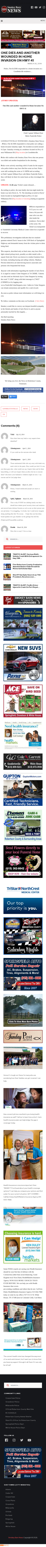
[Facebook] (32, 7)
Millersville (10, 1508)
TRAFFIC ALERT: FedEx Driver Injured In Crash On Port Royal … (26, 586)
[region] (23, 600)
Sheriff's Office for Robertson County (21, 1420)
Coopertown (10, 1497)
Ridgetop (9, 1519)
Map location (20, 152)
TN (4, 414)
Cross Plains (10, 1501)
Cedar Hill (9, 1493)
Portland (9, 1515)
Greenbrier (10, 1504)
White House (10, 1526)
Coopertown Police (13, 1398)
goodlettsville (10, 409)
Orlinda (8, 1512)
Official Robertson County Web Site (20, 1409)
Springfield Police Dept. (15, 1424)
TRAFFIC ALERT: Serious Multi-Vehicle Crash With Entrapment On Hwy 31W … (27, 556)
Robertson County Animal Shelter (19, 1417)
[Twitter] (40, 7)
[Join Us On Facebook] (23, 390)
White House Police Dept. (15, 1428)
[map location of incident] (23, 365)
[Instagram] (44, 7)
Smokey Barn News (15, 1537)
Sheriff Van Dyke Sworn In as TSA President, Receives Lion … (27, 576)
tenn (35, 409)
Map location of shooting (21, 199)
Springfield (10, 1523)
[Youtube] (36, 7)
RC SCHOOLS (11, 1413)
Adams (8, 1489)
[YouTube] (29, 1439)
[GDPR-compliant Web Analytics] (4, 1545)
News (25, 409)
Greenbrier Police (12, 1402)
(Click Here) (39, 301)
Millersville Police (12, 1405)
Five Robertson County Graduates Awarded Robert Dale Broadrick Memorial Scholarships (27, 566)
